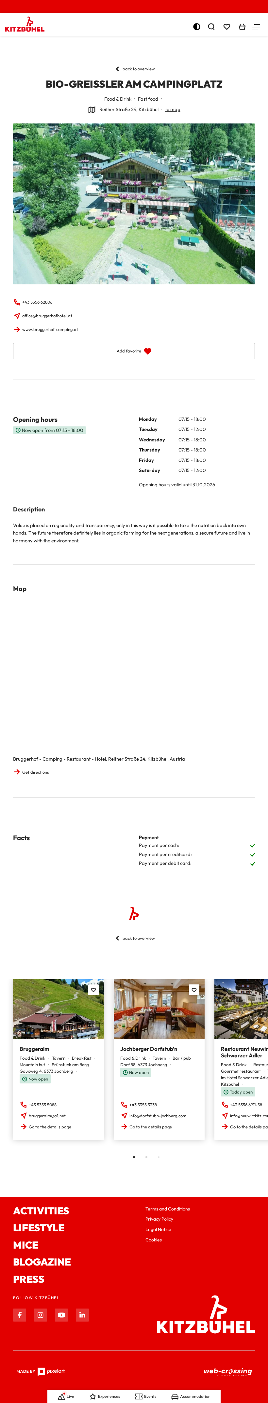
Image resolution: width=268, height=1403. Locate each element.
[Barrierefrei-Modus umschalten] (197, 26)
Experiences (109, 1396)
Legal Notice (158, 1229)
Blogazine (42, 1262)
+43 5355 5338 (143, 1104)
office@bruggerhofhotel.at (47, 315)
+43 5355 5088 (43, 1104)
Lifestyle (38, 1228)
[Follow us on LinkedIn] (82, 1315)
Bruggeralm (34, 1048)
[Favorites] (93, 989)
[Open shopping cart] (242, 26)
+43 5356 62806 (37, 302)
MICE (25, 1245)
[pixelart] (41, 1372)
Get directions (35, 772)
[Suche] (211, 26)
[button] (256, 26)
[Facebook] (19, 1315)
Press (28, 1279)
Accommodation (195, 1396)
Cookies (153, 1240)
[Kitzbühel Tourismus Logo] (24, 24)
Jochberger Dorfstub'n (148, 1048)
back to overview (139, 68)
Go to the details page (50, 1126)
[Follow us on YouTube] (61, 1315)
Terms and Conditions (167, 1209)
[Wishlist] (226, 26)
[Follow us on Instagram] (40, 1315)
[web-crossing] (228, 1372)
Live (70, 1396)
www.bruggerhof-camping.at (50, 329)
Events (150, 1396)
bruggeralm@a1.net (47, 1115)
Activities (41, 1211)
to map (172, 109)
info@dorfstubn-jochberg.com (157, 1115)
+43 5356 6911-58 (246, 1104)
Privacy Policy (159, 1219)
